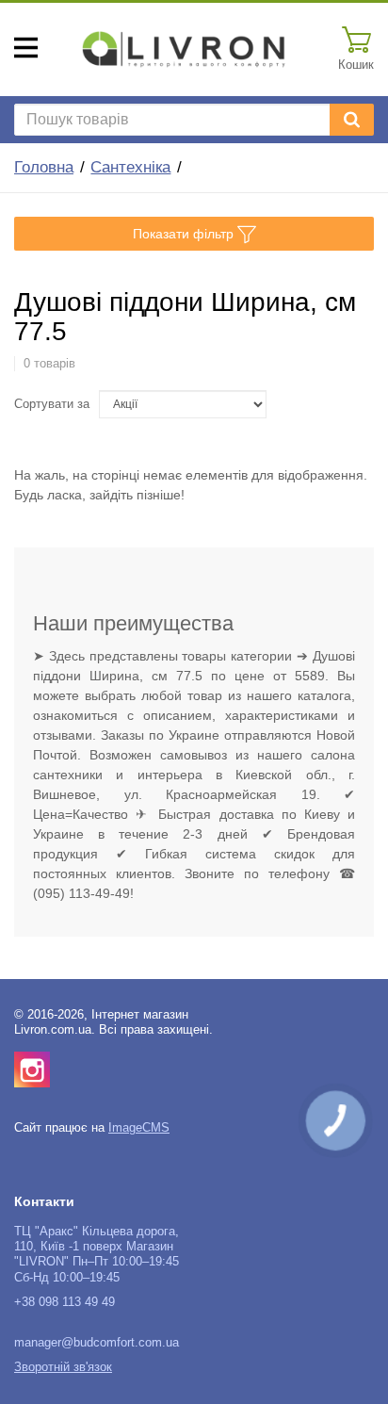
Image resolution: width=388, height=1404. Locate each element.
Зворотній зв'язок (63, 1367)
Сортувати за (51, 404)
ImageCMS (139, 1128)
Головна (43, 167)
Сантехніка (130, 167)
